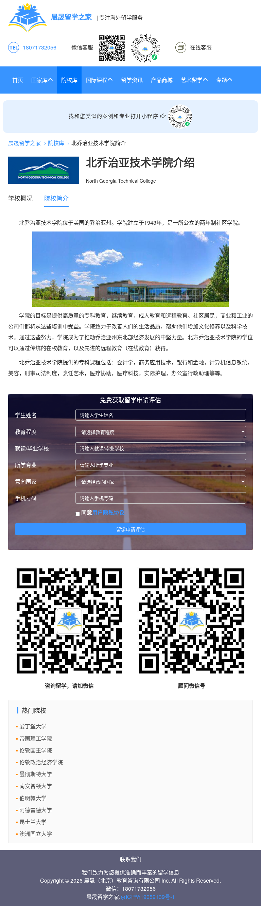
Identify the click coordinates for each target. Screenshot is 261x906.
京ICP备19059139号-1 (147, 897)
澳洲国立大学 (35, 834)
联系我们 (130, 859)
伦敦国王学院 (35, 750)
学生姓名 (26, 415)
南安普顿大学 (35, 786)
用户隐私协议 (108, 512)
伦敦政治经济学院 (41, 762)
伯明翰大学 (33, 798)
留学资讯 (132, 80)
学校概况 (20, 198)
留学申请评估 (130, 529)
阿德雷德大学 (35, 810)
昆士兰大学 (33, 822)
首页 (17, 80)
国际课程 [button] (96, 80)
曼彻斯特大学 (35, 774)
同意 (102, 512)
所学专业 (26, 465)
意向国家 (26, 481)
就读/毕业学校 (32, 448)
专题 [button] (221, 80)
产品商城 (162, 80)
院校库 (69, 80)
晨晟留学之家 (24, 143)
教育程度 (26, 432)
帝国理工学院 (35, 738)
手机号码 (26, 498)
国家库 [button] (39, 80)
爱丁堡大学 (33, 726)
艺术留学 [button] (192, 80)
